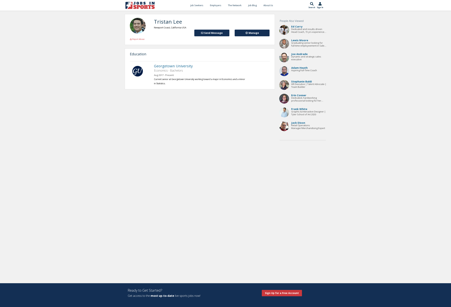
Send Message (213, 33)
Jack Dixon (298, 122)
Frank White (299, 109)
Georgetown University (173, 66)
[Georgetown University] (139, 70)
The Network (235, 5)
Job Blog (252, 5)
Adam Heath (299, 67)
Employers (215, 5)
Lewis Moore (299, 40)
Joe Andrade (299, 54)
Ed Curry (296, 26)
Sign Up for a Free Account (282, 293)
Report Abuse (138, 39)
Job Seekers (196, 5)
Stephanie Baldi (301, 81)
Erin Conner (298, 95)
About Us (268, 5)
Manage (253, 33)
